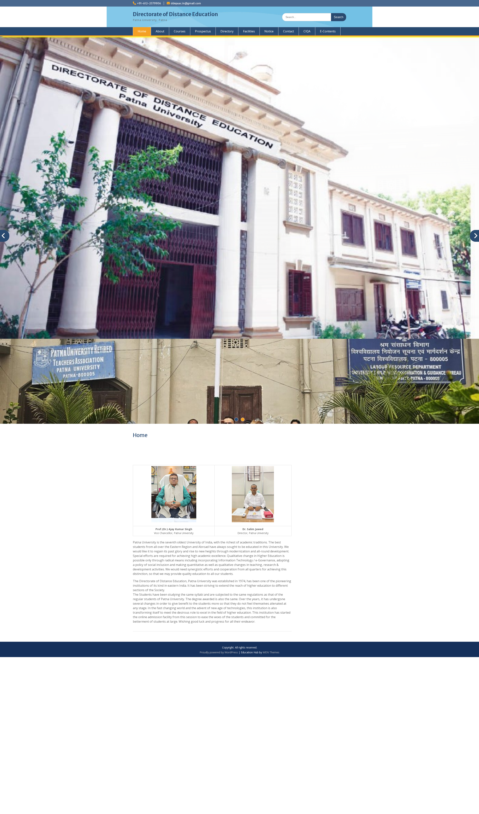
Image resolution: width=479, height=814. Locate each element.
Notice (269, 31)
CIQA (306, 31)
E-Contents (328, 31)
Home (142, 31)
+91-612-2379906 (149, 3)
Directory (227, 31)
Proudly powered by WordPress (219, 567)
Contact (288, 31)
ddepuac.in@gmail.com (186, 3)
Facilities (249, 31)
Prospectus (203, 31)
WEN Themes (271, 567)
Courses (179, 31)
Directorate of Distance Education (175, 14)
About (160, 31)
